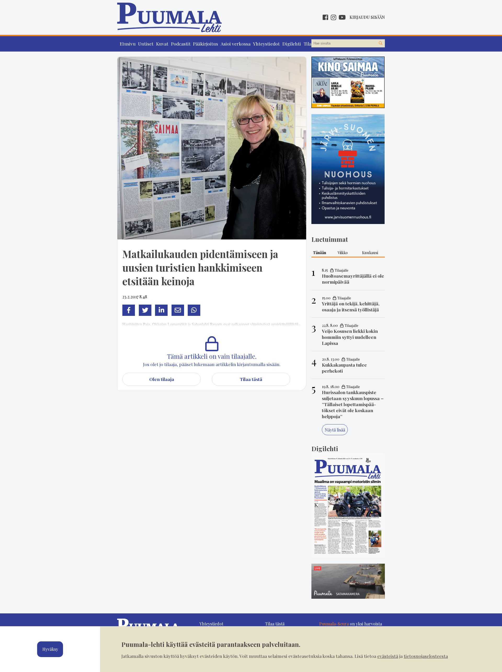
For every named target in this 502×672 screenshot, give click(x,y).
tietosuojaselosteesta (426, 656)
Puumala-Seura (334, 623)
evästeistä (387, 656)
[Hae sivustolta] (381, 43)
